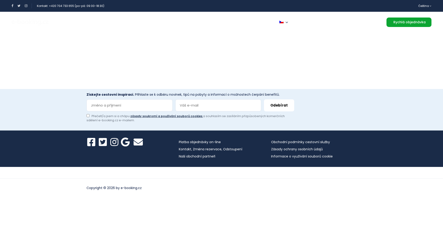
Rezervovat (117, 22)
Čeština (424, 6)
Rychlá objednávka (409, 22)
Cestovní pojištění (183, 22)
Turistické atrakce (230, 22)
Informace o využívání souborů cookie (302, 156)
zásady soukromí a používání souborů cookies (166, 116)
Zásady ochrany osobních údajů (297, 149)
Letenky (147, 22)
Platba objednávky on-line (200, 142)
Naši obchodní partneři (197, 156)
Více (263, 22)
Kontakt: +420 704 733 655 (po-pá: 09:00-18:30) (70, 6)
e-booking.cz (131, 188)
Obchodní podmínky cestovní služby (300, 142)
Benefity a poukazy (78, 22)
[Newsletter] (138, 142)
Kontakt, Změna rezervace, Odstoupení (210, 149)
